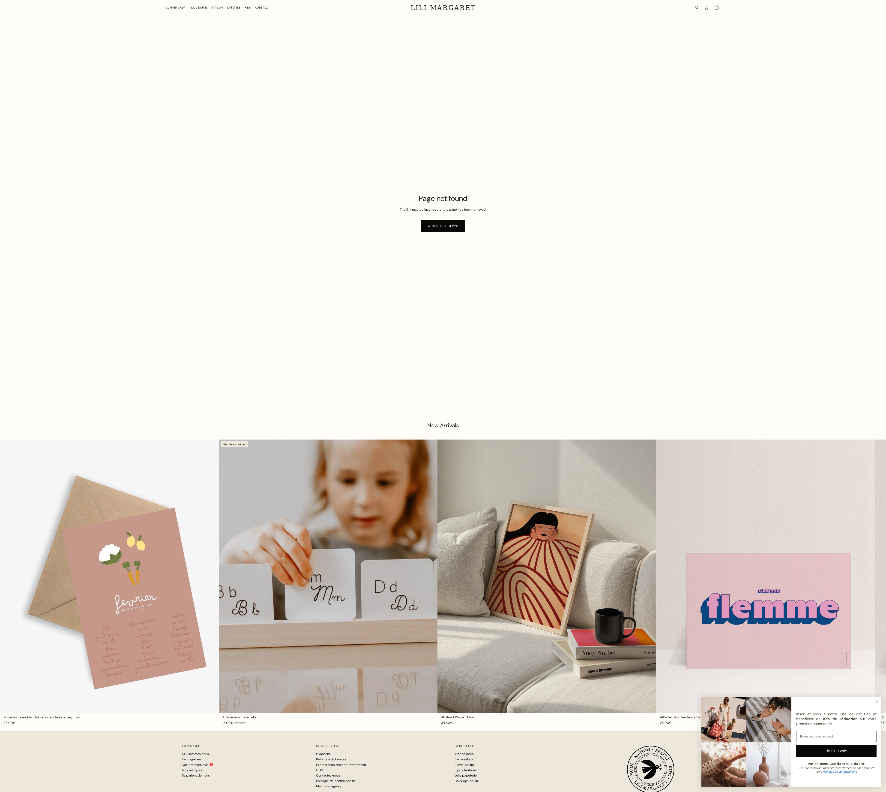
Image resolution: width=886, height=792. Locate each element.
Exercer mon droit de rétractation (341, 765)
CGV (319, 770)
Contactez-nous (328, 776)
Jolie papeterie (466, 776)
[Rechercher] (697, 8)
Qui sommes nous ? (196, 754)
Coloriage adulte (467, 781)
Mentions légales (328, 786)
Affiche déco (464, 754)
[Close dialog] (877, 702)
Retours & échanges (331, 759)
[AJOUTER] (211, 706)
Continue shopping (443, 226)
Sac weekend (464, 759)
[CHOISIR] (430, 706)
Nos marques (192, 770)
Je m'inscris (836, 751)
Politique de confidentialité (336, 781)
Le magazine (191, 759)
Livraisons (323, 754)
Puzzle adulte (464, 765)
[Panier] (717, 8)
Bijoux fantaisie (466, 770)
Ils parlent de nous (196, 776)
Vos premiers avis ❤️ (197, 765)
